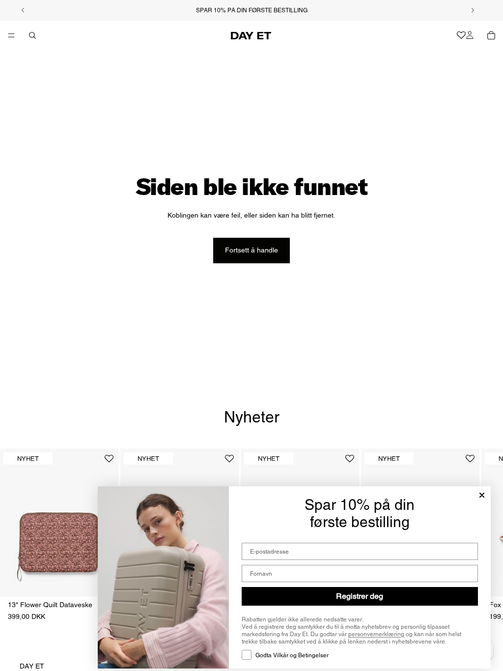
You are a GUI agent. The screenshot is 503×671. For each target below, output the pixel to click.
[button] (109, 462)
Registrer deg (359, 596)
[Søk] (32, 35)
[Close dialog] (482, 495)
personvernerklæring (376, 634)
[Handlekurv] (491, 35)
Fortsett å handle (251, 250)
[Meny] (11, 35)
